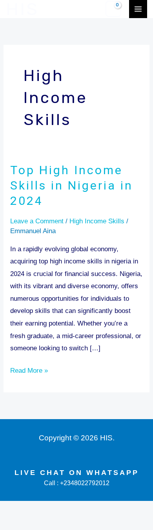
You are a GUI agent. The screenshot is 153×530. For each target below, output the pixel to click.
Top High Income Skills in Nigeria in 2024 (71, 185)
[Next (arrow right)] (35, 523)
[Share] (59, 509)
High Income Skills (96, 221)
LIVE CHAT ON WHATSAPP (77, 473)
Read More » (29, 369)
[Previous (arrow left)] (11, 523)
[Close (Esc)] (83, 509)
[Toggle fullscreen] (35, 509)
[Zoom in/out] (11, 509)
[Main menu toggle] (138, 9)
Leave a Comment (37, 221)
